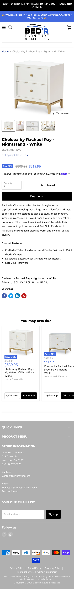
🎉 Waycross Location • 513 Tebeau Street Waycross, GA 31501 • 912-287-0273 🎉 (37, 16)
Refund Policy (34, 568)
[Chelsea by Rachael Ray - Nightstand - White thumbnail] (8, 125)
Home (5, 51)
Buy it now (37, 196)
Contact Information (47, 571)
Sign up (53, 514)
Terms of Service (25, 571)
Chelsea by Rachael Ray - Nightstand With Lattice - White (19, 372)
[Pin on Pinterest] (24, 295)
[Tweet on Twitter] (10, 295)
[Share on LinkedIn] (17, 295)
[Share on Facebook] (4, 295)
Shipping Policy (53, 568)
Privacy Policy (17, 568)
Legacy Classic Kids (16, 155)
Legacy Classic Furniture (55, 376)
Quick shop (12, 395)
